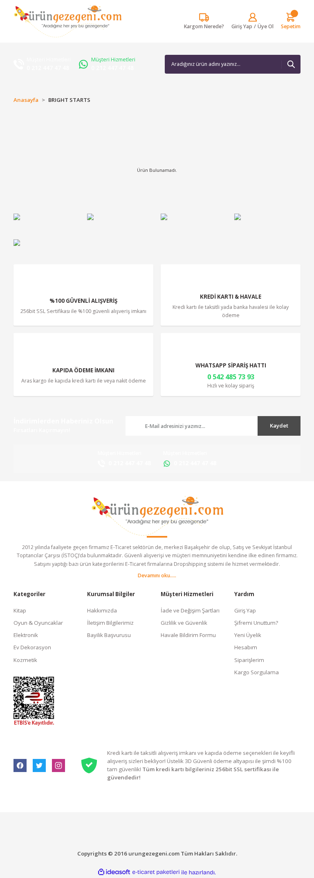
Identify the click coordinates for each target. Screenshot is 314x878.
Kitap (19, 610)
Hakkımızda (102, 610)
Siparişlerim (249, 660)
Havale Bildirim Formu (188, 635)
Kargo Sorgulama (256, 672)
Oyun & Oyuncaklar (38, 622)
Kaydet (279, 425)
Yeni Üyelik (247, 635)
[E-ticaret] (156, 872)
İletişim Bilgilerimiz (110, 622)
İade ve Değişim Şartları (190, 610)
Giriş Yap (245, 610)
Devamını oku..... (157, 575)
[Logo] (67, 21)
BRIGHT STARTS (69, 100)
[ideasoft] (114, 872)
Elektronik (25, 635)
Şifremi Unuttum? (256, 622)
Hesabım (245, 647)
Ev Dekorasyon (32, 647)
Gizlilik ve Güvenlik (184, 622)
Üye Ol (266, 26)
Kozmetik (25, 660)
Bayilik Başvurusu (109, 635)
